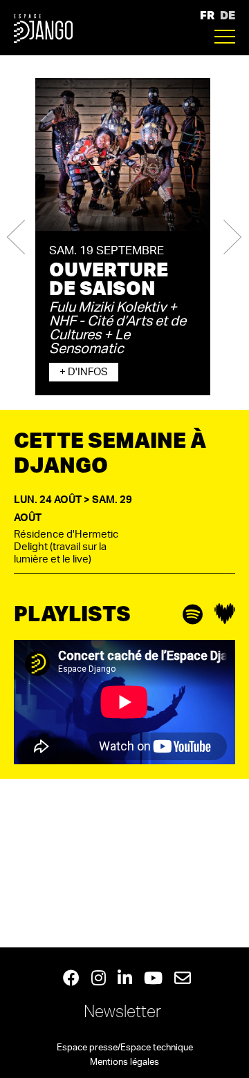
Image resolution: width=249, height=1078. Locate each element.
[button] (16, 237)
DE (227, 15)
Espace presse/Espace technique (125, 1047)
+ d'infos (83, 372)
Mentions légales (124, 1062)
